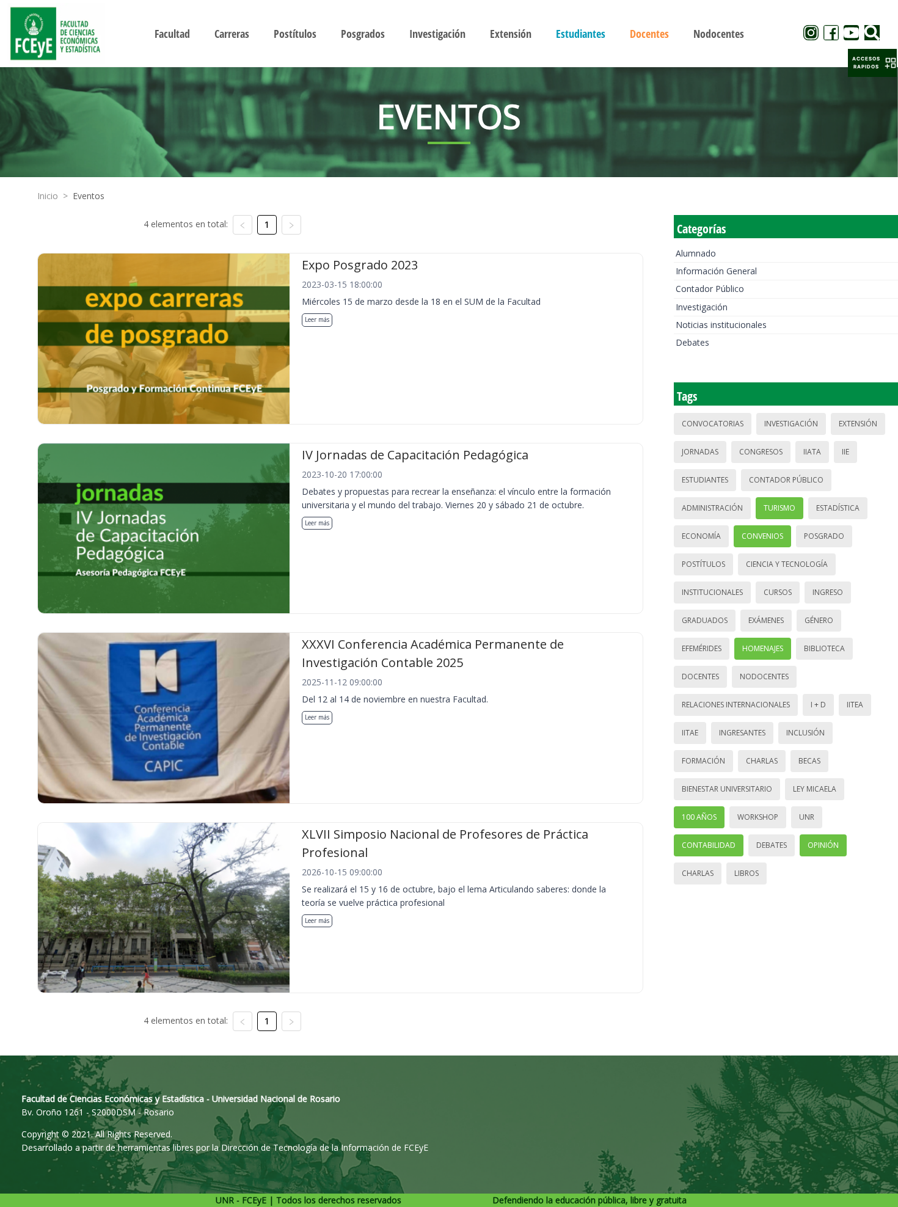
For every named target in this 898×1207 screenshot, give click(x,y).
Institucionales (712, 592)
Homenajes (762, 648)
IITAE (690, 732)
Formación (703, 761)
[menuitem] (172, 34)
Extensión (858, 423)
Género (819, 620)
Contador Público (710, 288)
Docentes (700, 676)
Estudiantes (705, 480)
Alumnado (696, 253)
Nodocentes (764, 676)
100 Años (699, 817)
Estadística (838, 508)
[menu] (449, 33)
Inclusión (805, 732)
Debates (692, 342)
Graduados (705, 620)
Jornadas (700, 452)
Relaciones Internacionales (736, 704)
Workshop (757, 817)
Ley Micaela (814, 789)
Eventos (88, 196)
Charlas (762, 761)
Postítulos (703, 564)
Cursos (778, 592)
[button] (872, 63)
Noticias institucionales (721, 324)
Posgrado (824, 536)
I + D (818, 704)
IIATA (812, 452)
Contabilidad (709, 845)
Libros (746, 873)
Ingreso (827, 592)
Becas (809, 761)
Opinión (823, 845)
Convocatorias (712, 423)
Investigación (702, 307)
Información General (716, 271)
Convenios (762, 536)
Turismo (779, 508)
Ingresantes (742, 732)
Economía (701, 536)
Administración (712, 508)
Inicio (47, 196)
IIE (845, 452)
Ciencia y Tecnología (787, 564)
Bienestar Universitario (727, 789)
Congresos (761, 452)
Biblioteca (824, 648)
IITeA (855, 704)
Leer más (317, 319)
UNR (806, 817)
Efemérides (701, 648)
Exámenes (766, 620)
